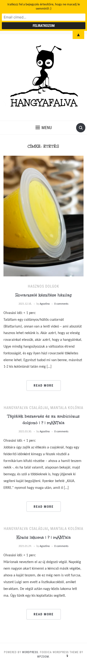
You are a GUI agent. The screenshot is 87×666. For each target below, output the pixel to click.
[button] (43, 128)
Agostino (45, 304)
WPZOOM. (43, 656)
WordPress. (30, 652)
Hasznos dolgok (43, 286)
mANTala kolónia (66, 407)
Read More (44, 385)
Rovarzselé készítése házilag (44, 295)
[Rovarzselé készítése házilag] (43, 216)
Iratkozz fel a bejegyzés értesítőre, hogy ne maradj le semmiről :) (43, 7)
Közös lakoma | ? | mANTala (43, 537)
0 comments (61, 304)
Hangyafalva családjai (26, 407)
